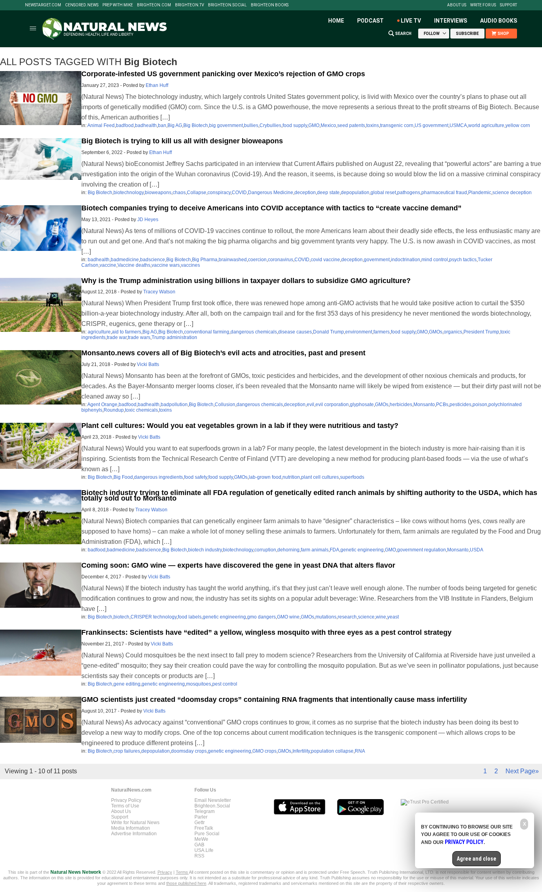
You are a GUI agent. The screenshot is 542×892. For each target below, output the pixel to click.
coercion (257, 259)
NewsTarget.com (43, 5)
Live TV (411, 20)
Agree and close (476, 858)
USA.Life (203, 850)
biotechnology (128, 192)
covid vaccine (325, 259)
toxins (372, 125)
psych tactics (463, 259)
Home (336, 20)
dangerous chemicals (254, 332)
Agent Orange (102, 404)
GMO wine (288, 617)
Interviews (450, 20)
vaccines (190, 265)
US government (431, 125)
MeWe (201, 839)
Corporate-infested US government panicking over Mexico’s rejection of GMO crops (223, 74)
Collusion (225, 404)
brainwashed (233, 259)
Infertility (301, 751)
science (366, 617)
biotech (121, 617)
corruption (265, 550)
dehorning (288, 550)
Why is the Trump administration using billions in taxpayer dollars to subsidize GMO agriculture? (246, 281)
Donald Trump (328, 332)
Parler (201, 817)
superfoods (352, 477)
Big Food (123, 477)
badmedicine (125, 259)
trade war (117, 337)
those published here (186, 883)
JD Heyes (147, 219)
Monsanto (424, 404)
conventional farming (206, 332)
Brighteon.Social (227, 5)
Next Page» (522, 771)
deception (305, 192)
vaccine (108, 265)
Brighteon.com (154, 5)
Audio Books (498, 20)
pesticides (460, 404)
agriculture (99, 332)
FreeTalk (203, 828)
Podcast (370, 20)
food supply (295, 125)
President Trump (481, 332)
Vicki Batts (148, 364)
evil (310, 404)
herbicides (401, 404)
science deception (512, 192)
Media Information (130, 828)
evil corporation (332, 404)
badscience (152, 259)
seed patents (351, 125)
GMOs (435, 332)
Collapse (196, 192)
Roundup (114, 410)
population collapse (332, 751)
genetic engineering (362, 550)
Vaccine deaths (133, 265)
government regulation (421, 550)
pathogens (408, 192)
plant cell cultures (320, 477)
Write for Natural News (135, 822)
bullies (251, 125)
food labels (190, 617)
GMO (313, 125)
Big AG (174, 125)
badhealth (146, 125)
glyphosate (362, 404)
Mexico (328, 125)
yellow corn (517, 125)
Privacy (165, 872)
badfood (125, 125)
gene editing (126, 684)
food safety (195, 477)
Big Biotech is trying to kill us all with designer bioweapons (182, 141)
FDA (334, 550)
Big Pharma (204, 259)
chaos (179, 192)
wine (381, 617)
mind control (434, 259)
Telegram (204, 811)
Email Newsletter (212, 800)
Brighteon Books (269, 5)
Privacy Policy (126, 800)
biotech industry (205, 550)
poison (480, 404)
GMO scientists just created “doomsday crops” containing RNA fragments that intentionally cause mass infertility (274, 699)
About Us (456, 5)
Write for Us (483, 5)
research (347, 617)
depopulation (355, 192)
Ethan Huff (157, 85)
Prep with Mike (117, 5)
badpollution (174, 404)
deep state (328, 192)
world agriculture (486, 125)
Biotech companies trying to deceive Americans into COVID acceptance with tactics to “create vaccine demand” (271, 208)
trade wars (139, 337)
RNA (360, 751)
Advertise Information (134, 833)
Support (508, 5)
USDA (476, 550)
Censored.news (81, 5)
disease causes (295, 332)
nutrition (291, 477)
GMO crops (264, 751)
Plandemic (479, 192)
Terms (182, 872)
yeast (393, 617)
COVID (239, 192)
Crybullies (270, 125)
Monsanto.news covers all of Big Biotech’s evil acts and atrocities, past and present (223, 353)
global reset (383, 192)
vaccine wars (166, 265)
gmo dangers (261, 617)
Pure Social (206, 833)
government (377, 259)
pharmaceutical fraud (444, 192)
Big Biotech (195, 125)
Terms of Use (125, 806)
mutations (325, 617)
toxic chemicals (141, 410)
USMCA (458, 125)
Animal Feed (101, 125)
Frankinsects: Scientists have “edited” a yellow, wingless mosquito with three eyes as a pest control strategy (266, 632)
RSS (199, 856)
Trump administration (174, 337)
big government (226, 125)
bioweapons (158, 192)
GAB (199, 845)
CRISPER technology (154, 617)
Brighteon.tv (189, 5)
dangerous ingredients (158, 477)
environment (358, 332)
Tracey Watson (159, 292)
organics (453, 332)
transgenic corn (396, 125)
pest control (224, 684)
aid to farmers (126, 332)
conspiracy (219, 192)
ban (162, 125)
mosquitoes (198, 684)
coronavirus (280, 259)
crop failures (126, 751)
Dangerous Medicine (270, 192)
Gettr (199, 822)
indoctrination (405, 259)
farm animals (315, 550)
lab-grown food (265, 477)
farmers (381, 332)
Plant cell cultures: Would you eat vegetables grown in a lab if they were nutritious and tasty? (239, 426)
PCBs (442, 404)
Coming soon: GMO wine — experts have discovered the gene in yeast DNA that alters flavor (238, 565)
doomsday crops (189, 751)
